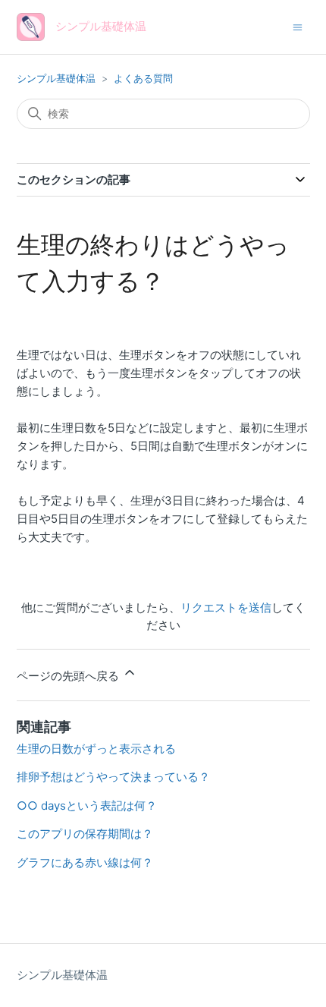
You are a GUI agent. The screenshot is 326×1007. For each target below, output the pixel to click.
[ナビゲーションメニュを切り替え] (297, 26)
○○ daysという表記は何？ (87, 805)
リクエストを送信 (225, 607)
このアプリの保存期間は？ (85, 833)
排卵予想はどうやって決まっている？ (113, 776)
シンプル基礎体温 (56, 78)
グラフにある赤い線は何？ (85, 862)
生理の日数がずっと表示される (96, 748)
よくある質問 (143, 78)
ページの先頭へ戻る (69, 676)
